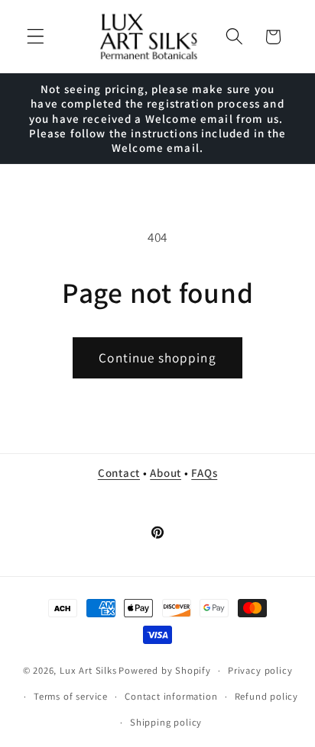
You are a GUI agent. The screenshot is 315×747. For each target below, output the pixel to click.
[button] (35, 37)
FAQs (204, 472)
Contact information (171, 696)
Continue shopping (157, 357)
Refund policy (266, 696)
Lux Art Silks (88, 670)
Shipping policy (166, 722)
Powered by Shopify (165, 670)
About (165, 472)
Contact (119, 472)
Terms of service (71, 696)
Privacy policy (260, 670)
